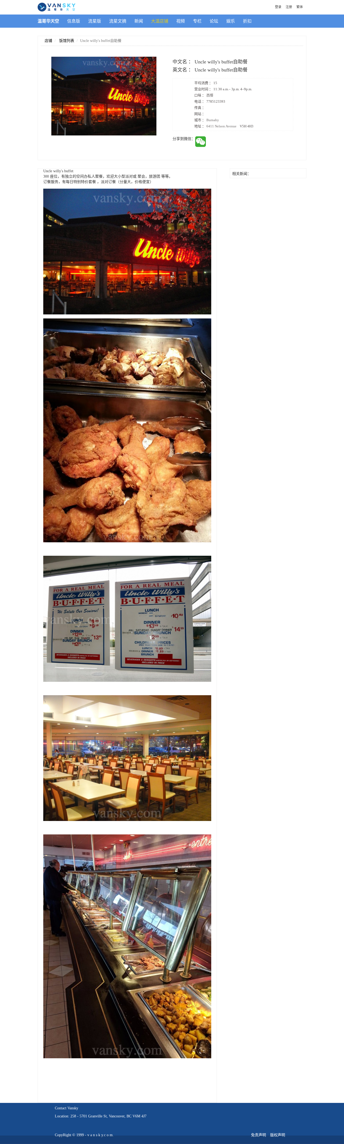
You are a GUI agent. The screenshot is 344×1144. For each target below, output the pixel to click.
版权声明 (277, 1135)
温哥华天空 (48, 21)
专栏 (197, 21)
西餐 (209, 95)
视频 (180, 21)
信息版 (73, 21)
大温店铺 (159, 21)
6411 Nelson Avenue (229, 126)
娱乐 (230, 21)
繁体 (299, 7)
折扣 (247, 21)
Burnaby (212, 120)
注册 (289, 7)
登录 (278, 7)
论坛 (214, 21)
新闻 (138, 21)
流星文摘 (117, 21)
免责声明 (258, 1135)
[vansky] (56, 7)
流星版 (94, 21)
